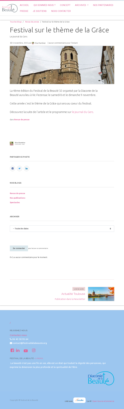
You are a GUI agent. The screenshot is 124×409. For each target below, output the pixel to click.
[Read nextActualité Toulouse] (101, 294)
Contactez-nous (18, 335)
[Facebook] (12, 168)
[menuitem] (24, 5)
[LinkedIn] (26, 168)
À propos (39, 358)
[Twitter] (19, 168)
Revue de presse (32, 22)
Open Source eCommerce (103, 401)
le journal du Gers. (82, 111)
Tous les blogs (16, 22)
